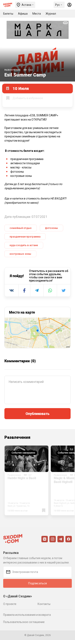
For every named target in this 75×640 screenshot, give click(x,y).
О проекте (9, 604)
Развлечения (12, 70)
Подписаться (37, 583)
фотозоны (51, 227)
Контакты (44, 604)
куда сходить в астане (24, 245)
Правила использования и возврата (27, 614)
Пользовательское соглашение (24, 622)
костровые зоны (20, 253)
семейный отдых (21, 227)
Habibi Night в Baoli (22, 478)
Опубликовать (37, 413)
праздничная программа (25, 236)
